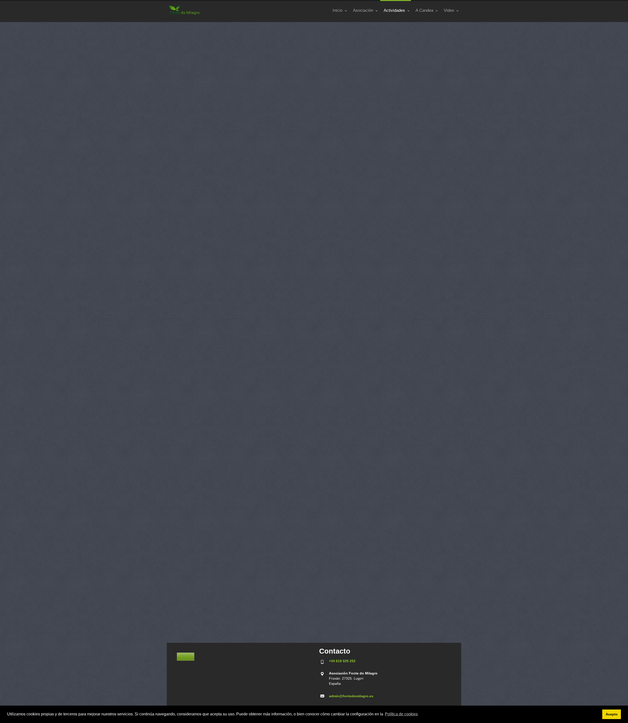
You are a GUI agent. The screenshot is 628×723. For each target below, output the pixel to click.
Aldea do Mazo (187, 591)
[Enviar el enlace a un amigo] (453, 43)
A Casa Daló (185, 504)
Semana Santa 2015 (206, 31)
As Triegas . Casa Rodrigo (196, 634)
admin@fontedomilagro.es (351, 696)
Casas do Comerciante (193, 548)
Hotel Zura (184, 418)
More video (182, 311)
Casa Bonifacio (187, 461)
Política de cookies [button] (401, 714)
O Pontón (183, 375)
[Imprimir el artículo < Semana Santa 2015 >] (446, 43)
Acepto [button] (612, 714)
